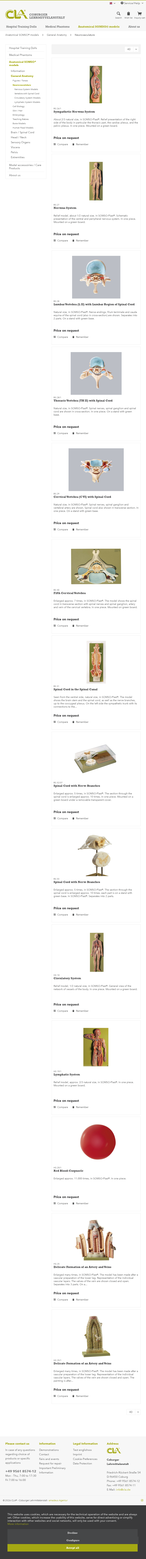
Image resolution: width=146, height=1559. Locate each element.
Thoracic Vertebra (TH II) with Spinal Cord (83, 400)
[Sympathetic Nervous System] (96, 84)
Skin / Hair (17, 110)
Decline (72, 1532)
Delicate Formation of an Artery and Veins (82, 1267)
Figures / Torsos (20, 80)
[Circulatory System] (96, 951)
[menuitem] (118, 15)
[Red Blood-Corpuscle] (96, 1143)
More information (18, 1524)
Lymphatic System (67, 1074)
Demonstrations (49, 1450)
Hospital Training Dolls (23, 48)
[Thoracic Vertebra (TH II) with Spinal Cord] (96, 373)
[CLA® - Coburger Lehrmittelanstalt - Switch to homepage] (35, 14)
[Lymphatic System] (96, 1047)
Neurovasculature (22, 85)
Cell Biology (19, 106)
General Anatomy (22, 76)
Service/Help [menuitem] (132, 3)
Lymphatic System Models (27, 102)
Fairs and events (49, 1459)
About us (14, 175)
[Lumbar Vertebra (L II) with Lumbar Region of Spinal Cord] (96, 277)
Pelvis (14, 152)
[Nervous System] (96, 180)
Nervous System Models (26, 89)
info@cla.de (123, 1489)
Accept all (72, 1547)
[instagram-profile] (142, 1500)
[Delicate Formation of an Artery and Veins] (96, 1239)
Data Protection (82, 1463)
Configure (73, 1540)
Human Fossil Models (23, 127)
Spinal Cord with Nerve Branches (77, 785)
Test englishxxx (82, 1450)
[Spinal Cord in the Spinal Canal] (96, 662)
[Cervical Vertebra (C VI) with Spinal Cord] (96, 469)
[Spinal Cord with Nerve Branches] (96, 758)
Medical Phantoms (20, 55)
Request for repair (50, 1463)
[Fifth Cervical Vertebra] (96, 566)
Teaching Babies (21, 119)
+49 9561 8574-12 (20, 1471)
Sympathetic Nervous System (74, 111)
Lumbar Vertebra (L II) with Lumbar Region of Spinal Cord (94, 304)
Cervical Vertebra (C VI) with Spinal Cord (82, 496)
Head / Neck (19, 137)
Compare (62, 144)
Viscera (15, 147)
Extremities (18, 157)
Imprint (77, 1454)
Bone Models (19, 123)
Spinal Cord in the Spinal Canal (76, 689)
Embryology (19, 115)
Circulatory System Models (27, 98)
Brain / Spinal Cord (22, 132)
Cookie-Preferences (85, 1459)
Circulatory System (67, 978)
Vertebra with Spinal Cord (26, 93)
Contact (44, 1454)
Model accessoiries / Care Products (25, 166)
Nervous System (65, 208)
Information (18, 71)
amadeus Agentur (58, 1500)
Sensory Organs (20, 142)
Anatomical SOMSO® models (22, 63)
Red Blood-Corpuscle (68, 1170)
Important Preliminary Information (52, 1470)
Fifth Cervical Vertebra (70, 593)
